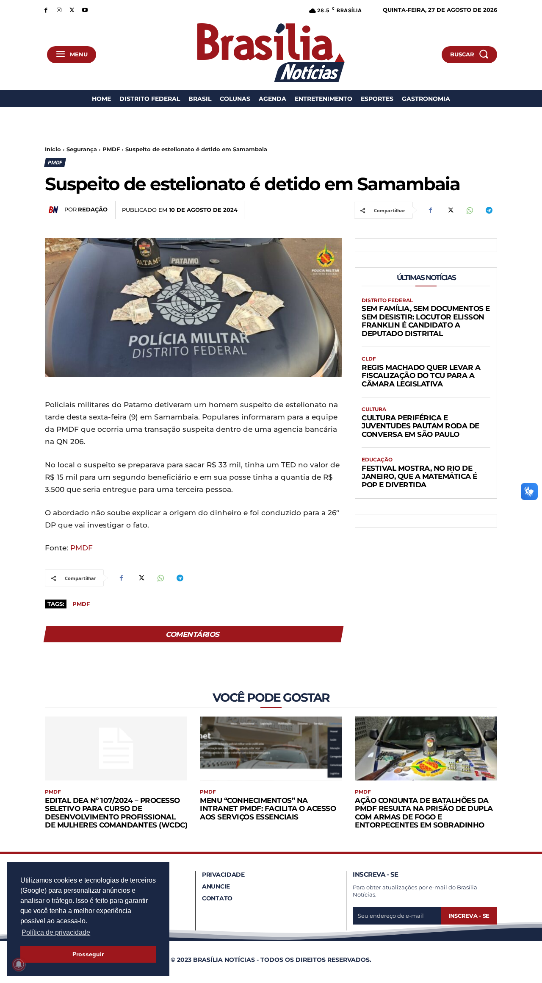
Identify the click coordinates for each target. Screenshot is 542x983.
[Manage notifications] (18, 964)
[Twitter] (72, 9)
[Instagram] (59, 9)
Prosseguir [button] (88, 954)
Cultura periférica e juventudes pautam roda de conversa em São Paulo (420, 426)
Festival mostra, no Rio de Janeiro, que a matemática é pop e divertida (419, 476)
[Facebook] (45, 9)
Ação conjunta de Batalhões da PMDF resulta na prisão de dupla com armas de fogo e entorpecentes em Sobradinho (424, 813)
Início (53, 149)
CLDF (369, 359)
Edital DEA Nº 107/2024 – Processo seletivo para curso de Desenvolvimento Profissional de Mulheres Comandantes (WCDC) (116, 813)
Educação (377, 460)
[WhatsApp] (469, 210)
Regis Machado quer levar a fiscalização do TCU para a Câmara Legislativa (421, 375)
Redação (93, 209)
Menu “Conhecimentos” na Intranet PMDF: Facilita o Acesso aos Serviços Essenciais (268, 808)
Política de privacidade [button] (56, 932)
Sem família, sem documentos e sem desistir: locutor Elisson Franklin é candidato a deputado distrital (426, 321)
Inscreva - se (468, 915)
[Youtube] (84, 9)
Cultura (374, 409)
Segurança (81, 149)
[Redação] (54, 209)
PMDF (111, 149)
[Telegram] (488, 210)
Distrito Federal (387, 300)
